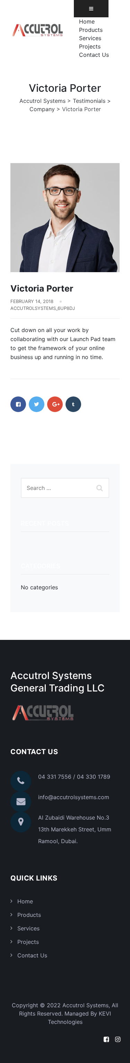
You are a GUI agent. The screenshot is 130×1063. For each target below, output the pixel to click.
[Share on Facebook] (18, 404)
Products (91, 29)
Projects (90, 46)
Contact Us (94, 54)
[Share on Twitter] (36, 404)
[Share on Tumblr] (73, 404)
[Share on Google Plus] (55, 404)
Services (90, 38)
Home (87, 21)
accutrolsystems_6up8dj (42, 308)
